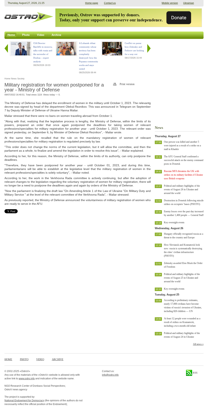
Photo (24, 359)
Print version (127, 84)
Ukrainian (188, 3)
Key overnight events (174, 222)
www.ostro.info (27, 378)
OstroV (25, 371)
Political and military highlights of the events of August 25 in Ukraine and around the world (182, 278)
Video (40, 359)
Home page (91, 3)
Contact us (110, 3)
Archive (57, 359)
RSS (194, 372)
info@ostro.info (110, 374)
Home (8, 359)
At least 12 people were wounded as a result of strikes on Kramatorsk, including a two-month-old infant (182, 322)
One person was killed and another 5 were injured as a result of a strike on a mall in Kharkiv (182, 145)
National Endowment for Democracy (24, 400)
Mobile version (170, 3)
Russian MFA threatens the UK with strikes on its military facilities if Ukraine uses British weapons (183, 175)
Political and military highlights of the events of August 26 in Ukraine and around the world (182, 189)
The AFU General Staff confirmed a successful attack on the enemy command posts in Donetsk (183, 160)
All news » (198, 344)
